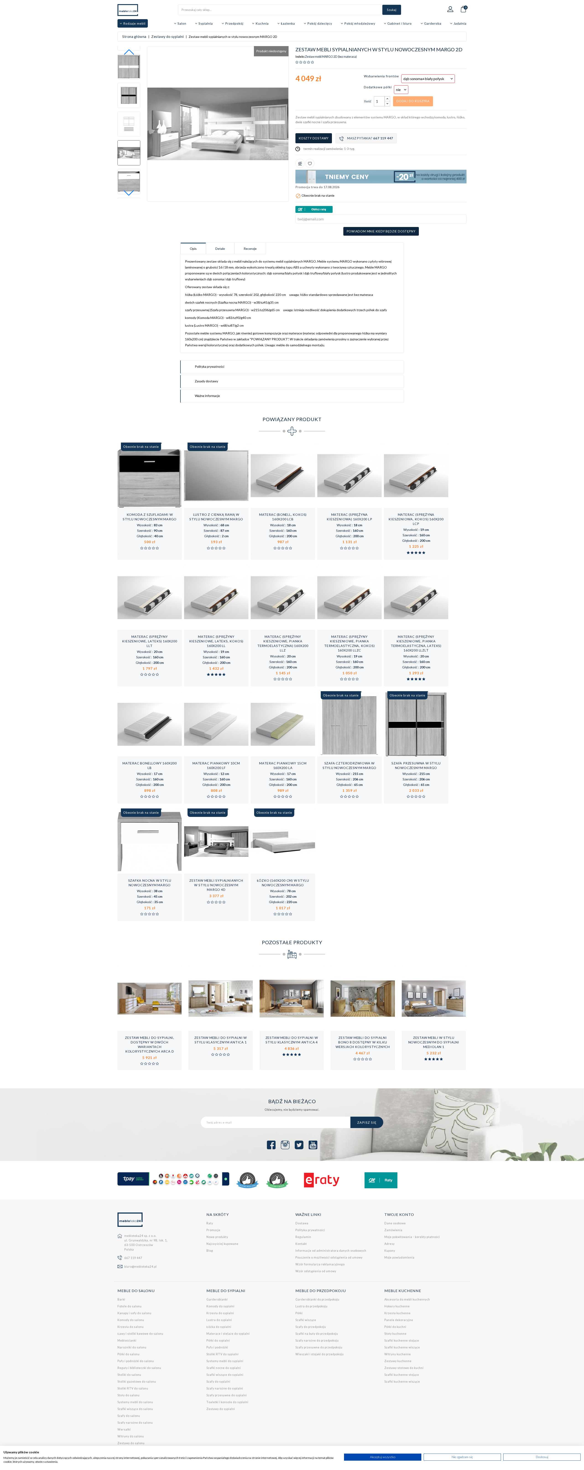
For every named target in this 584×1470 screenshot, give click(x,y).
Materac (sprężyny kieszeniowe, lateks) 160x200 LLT (149, 641)
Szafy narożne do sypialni (224, 1388)
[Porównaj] (300, 163)
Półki (299, 1313)
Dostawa (301, 1223)
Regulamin (303, 1237)
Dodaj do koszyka (413, 101)
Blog (209, 1250)
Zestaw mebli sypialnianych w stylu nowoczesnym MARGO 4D (216, 884)
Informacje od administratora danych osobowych (330, 1250)
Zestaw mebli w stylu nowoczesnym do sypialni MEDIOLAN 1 (433, 1042)
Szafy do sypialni (218, 1381)
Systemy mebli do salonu (135, 1402)
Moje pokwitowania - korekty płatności (412, 1237)
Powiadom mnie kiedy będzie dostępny (381, 231)
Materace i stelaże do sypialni (228, 1333)
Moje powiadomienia (399, 1257)
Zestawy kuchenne (398, 1361)
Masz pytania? (370, 138)
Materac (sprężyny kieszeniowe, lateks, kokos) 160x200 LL (216, 641)
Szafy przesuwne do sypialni (226, 1395)
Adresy (389, 1244)
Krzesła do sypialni (220, 1313)
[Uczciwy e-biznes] (277, 1180)
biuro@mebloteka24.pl (140, 1266)
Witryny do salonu (130, 1436)
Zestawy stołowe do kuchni (404, 1368)
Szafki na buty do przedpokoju (316, 1333)
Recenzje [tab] (250, 248)
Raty (209, 1223)
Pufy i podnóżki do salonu (135, 1361)
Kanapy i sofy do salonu (134, 1313)
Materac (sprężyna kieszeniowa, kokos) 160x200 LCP (416, 519)
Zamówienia (393, 1230)
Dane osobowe (395, 1223)
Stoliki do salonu (129, 1374)
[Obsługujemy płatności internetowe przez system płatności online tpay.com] (173, 1179)
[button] (129, 193)
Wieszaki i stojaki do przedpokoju (319, 1354)
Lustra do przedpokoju (311, 1306)
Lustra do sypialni (219, 1320)
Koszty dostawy (313, 138)
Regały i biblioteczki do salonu (139, 1368)
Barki (121, 1299)
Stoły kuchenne (395, 1333)
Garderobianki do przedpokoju (317, 1299)
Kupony (389, 1250)
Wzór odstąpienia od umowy (315, 1271)
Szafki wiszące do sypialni (224, 1374)
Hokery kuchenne (397, 1306)
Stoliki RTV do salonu (132, 1388)
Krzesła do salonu (130, 1327)
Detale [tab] (220, 248)
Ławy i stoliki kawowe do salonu (140, 1333)
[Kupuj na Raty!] (381, 209)
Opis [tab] (193, 248)
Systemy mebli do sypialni (224, 1361)
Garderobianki (217, 1299)
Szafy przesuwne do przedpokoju (318, 1347)
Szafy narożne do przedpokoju (317, 1340)
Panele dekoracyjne (398, 1320)
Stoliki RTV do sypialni (222, 1354)
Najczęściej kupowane (222, 1244)
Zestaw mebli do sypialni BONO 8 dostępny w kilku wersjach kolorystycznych (363, 1042)
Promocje (213, 1230)
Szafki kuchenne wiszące (402, 1347)
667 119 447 (133, 1258)
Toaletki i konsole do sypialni (227, 1402)
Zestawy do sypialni (220, 1409)
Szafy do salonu (128, 1416)
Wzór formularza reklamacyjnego (320, 1264)
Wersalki (124, 1429)
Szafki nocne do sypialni (223, 1368)
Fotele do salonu (129, 1306)
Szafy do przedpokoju (310, 1327)
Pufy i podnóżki (217, 1347)
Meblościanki (126, 1340)
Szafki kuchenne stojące (401, 1340)
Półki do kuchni (395, 1327)
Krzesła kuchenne (397, 1313)
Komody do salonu (130, 1320)
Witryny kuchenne (397, 1354)
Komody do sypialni (220, 1306)
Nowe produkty (217, 1237)
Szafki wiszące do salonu (135, 1409)
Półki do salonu (128, 1354)
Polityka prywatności (310, 1230)
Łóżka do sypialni (218, 1327)
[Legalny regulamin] (247, 1180)
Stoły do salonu (128, 1395)
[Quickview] (164, 502)
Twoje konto (399, 1214)
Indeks (300, 56)
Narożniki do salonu (131, 1347)
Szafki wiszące (305, 1320)
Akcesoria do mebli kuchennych (407, 1299)
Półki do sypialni (218, 1340)
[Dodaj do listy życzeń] (309, 163)
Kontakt (301, 1244)
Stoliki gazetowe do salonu (136, 1381)
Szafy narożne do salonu (135, 1422)
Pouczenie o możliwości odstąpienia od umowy (328, 1257)
